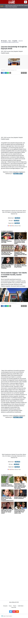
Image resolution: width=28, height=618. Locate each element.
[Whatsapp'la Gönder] (8, 73)
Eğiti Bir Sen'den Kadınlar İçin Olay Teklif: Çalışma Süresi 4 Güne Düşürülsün (16, 6)
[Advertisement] (14, 24)
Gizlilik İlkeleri (20, 605)
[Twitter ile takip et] (10, 611)
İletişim (14, 605)
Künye (10, 605)
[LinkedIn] (6, 73)
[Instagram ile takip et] (14, 611)
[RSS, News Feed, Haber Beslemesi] (17, 611)
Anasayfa (5, 605)
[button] (22, 73)
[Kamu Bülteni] (12, 2)
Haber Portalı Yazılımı (7, 616)
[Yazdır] (10, 73)
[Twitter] (4, 73)
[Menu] (25, 2)
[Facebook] (2, 73)
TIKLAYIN (17, 218)
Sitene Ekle (13, 607)
